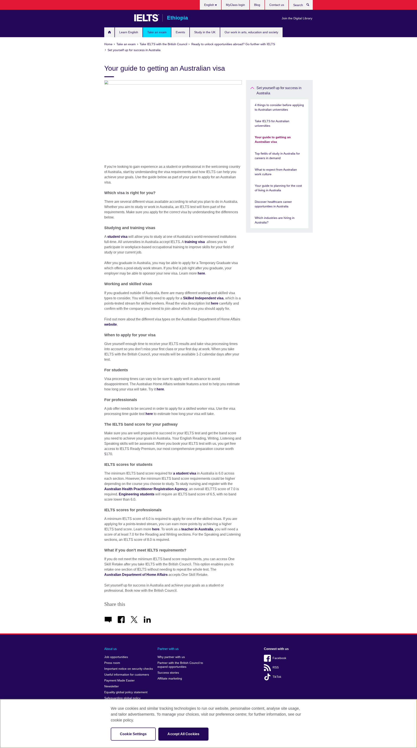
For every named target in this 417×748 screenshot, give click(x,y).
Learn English (128, 32)
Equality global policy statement (125, 692)
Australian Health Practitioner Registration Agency (145, 489)
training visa (195, 242)
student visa (117, 236)
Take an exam (157, 32)
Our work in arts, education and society (251, 32)
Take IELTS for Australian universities (272, 123)
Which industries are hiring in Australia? (275, 220)
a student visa (184, 473)
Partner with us (168, 649)
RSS (276, 667)
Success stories (168, 672)
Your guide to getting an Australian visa (273, 139)
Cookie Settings (133, 734)
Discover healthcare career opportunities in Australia (273, 204)
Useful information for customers (126, 674)
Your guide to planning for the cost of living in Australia (278, 188)
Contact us (276, 5)
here (201, 273)
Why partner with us (171, 657)
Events (180, 32)
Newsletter (111, 686)
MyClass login (235, 5)
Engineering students (136, 494)
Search (310, 5)
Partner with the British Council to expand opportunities (180, 664)
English (209, 5)
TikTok (277, 676)
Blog (257, 5)
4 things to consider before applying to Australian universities (279, 107)
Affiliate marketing (169, 678)
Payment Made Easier (119, 680)
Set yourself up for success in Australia (278, 90)
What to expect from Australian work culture (276, 172)
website (110, 324)
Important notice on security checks (128, 668)
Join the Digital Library (297, 18)
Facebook (279, 658)
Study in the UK (204, 32)
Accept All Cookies (183, 734)
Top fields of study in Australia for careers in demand (277, 156)
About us (110, 649)
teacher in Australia (197, 529)
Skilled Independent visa (203, 298)
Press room (112, 663)
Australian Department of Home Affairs (136, 574)
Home (109, 32)
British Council (117, 18)
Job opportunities (116, 657)
